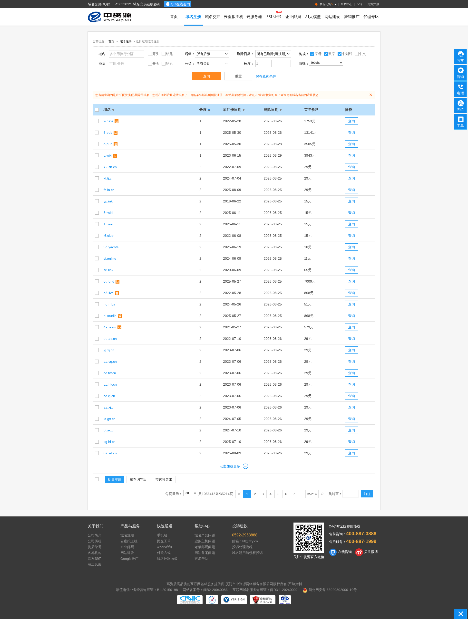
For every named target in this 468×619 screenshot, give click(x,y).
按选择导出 (163, 479)
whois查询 (165, 547)
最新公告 (326, 4)
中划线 (347, 54)
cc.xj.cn (109, 396)
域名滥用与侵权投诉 (247, 553)
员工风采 (94, 564)
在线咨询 (345, 552)
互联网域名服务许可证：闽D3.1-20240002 (265, 590)
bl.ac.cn (110, 430)
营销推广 (352, 17)
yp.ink (108, 201)
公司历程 (94, 541)
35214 (312, 494)
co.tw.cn (110, 373)
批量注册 (114, 479)
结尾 (169, 54)
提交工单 (164, 541)
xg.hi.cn (110, 442)
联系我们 (94, 559)
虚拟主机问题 (205, 541)
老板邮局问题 (205, 547)
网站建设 (332, 17)
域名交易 (213, 17)
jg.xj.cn (109, 350)
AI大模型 (313, 17)
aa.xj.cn (110, 407)
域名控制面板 (167, 559)
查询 (206, 76)
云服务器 (254, 17)
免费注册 (373, 4)
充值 (460, 109)
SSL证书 (273, 17)
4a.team (110, 327)
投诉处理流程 (242, 547)
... (301, 494)
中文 (362, 54)
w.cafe (108, 121)
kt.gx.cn (110, 419)
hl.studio (110, 316)
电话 (460, 93)
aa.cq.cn (110, 361)
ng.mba (109, 304)
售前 (460, 60)
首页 (174, 17)
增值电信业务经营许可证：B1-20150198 (147, 590)
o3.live (109, 293)
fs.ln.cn (109, 190)
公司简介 (94, 535)
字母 (318, 54)
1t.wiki (108, 224)
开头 (155, 54)
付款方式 (164, 553)
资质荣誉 (94, 547)
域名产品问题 (205, 535)
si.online (110, 258)
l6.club (109, 236)
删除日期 (271, 109)
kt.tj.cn (109, 178)
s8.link (108, 270)
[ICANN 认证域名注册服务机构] (212, 599)
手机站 (162, 535)
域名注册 (193, 17)
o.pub (108, 144)
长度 (203, 109)
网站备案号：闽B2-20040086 (205, 590)
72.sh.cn (110, 167)
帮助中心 (346, 4)
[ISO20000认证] (285, 599)
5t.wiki (108, 213)
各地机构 (94, 553)
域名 (107, 109)
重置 (238, 76)
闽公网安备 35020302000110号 (333, 590)
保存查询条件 (266, 76)
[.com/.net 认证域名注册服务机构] (234, 599)
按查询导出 (138, 479)
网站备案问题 (205, 553)
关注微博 (371, 552)
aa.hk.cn (110, 384)
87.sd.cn (110, 453)
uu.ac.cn (110, 339)
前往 (367, 494)
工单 (460, 126)
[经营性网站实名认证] (262, 599)
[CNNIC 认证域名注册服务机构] (190, 599)
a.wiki (108, 155)
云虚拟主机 (233, 17)
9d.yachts (111, 247)
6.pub (108, 132)
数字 (331, 54)
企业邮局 (293, 17)
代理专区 (371, 17)
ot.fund (109, 281)
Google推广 (129, 559)
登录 (360, 4)
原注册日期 (232, 109)
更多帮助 (201, 559)
